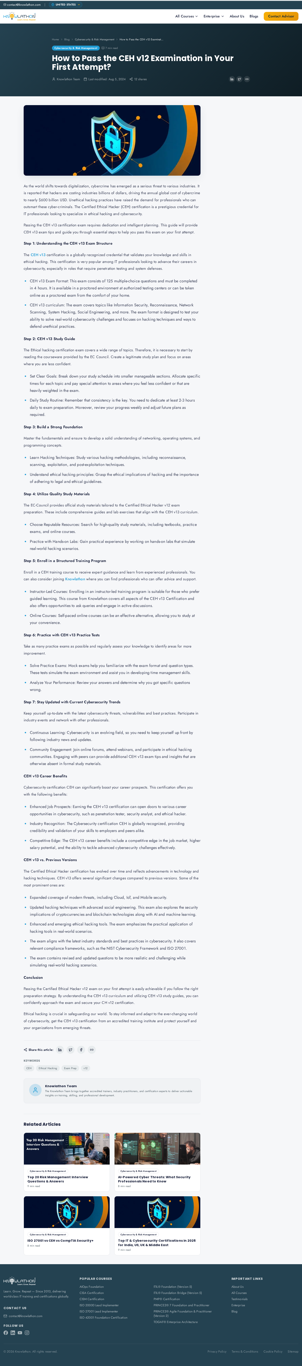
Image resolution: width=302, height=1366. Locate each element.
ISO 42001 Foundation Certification (103, 1317)
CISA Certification (92, 1293)
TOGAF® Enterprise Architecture (176, 1322)
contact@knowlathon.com (24, 4)
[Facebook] (6, 1333)
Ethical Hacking (48, 1068)
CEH (29, 1068)
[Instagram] (27, 1333)
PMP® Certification (167, 1299)
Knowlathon (75, 579)
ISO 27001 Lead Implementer (99, 1311)
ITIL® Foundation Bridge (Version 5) (178, 1293)
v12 (85, 1068)
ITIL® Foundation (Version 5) (173, 1286)
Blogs (254, 16)
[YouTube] (20, 1333)
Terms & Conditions (245, 1351)
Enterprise (212, 16)
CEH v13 (38, 254)
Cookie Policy (273, 1351)
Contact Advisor (281, 16)
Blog (67, 39)
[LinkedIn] (13, 1333)
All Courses (184, 16)
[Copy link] (247, 79)
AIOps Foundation (92, 1286)
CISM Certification (92, 1299)
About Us (237, 16)
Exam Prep (70, 1068)
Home (55, 39)
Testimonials (239, 1299)
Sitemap (293, 1351)
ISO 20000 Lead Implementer (99, 1305)
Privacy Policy (217, 1351)
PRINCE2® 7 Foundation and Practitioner (181, 1305)
